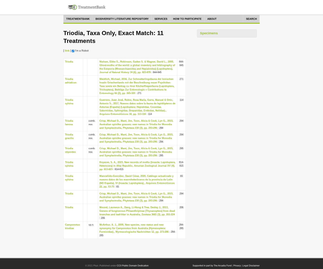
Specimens (209, 33)
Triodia (69, 61)
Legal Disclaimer (251, 265)
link (67, 50)
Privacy (237, 265)
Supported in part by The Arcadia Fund (212, 265)
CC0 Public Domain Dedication (133, 265)
